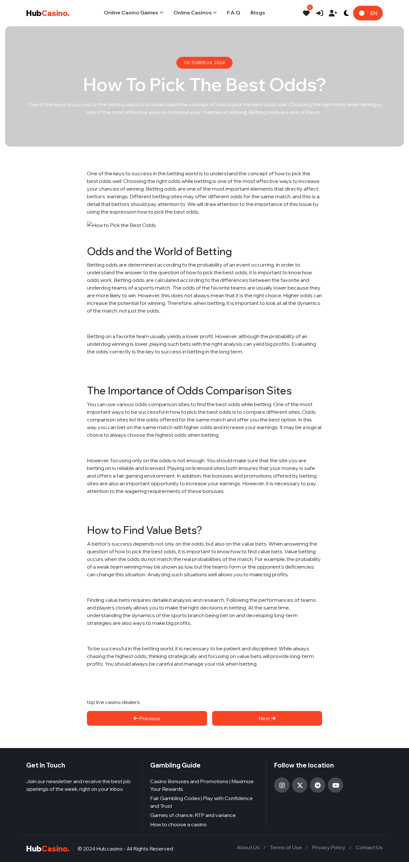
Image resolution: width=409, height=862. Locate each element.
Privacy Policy (328, 847)
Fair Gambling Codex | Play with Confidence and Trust (201, 802)
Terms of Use (286, 847)
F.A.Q (233, 12)
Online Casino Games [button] (131, 12)
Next (265, 718)
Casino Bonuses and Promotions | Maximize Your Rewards (202, 785)
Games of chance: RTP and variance (193, 815)
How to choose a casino (178, 824)
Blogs (258, 12)
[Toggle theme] (346, 13)
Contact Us (369, 847)
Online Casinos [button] (193, 12)
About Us (248, 847)
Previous (149, 718)
